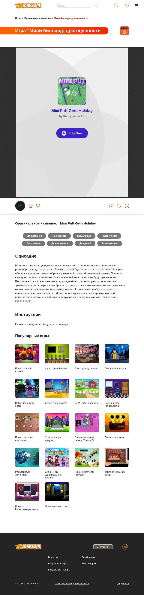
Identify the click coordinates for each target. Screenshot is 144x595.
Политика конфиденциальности (72, 583)
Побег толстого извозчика (23, 439)
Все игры (53, 557)
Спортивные (33, 243)
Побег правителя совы (24, 404)
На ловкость (59, 236)
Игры (18, 18)
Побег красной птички (23, 370)
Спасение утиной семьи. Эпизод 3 (84, 439)
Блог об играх (89, 563)
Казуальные (84, 236)
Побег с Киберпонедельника (26, 508)
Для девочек (34, 236)
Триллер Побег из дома (115, 473)
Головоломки (109, 236)
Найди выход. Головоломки (112, 404)
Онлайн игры (88, 557)
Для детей (85, 243)
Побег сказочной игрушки (84, 473)
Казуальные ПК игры (59, 569)
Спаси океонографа (56, 403)
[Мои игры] (116, 5)
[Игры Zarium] (28, 4)
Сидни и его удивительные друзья (53, 474)
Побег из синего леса (57, 506)
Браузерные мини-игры (37, 18)
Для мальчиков (59, 243)
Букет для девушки (86, 368)
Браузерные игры (57, 563)
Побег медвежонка (115, 368)
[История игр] (126, 5)
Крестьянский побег (56, 368)
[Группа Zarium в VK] (125, 547)
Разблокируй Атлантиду (22, 473)
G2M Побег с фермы (86, 403)
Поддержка (123, 583)
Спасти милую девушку (53, 439)
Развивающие (109, 243)
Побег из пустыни (114, 437)
